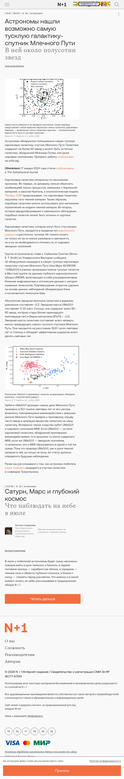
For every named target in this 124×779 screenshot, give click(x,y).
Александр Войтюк (14, 66)
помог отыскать (15, 467)
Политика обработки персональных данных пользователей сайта (41, 752)
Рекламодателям (20, 655)
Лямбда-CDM (13, 195)
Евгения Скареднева (15, 550)
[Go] (7, 4)
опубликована (65, 168)
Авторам (12, 661)
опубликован (66, 156)
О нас (10, 641)
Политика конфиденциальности (105, 761)
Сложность (15, 648)
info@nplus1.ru (35, 716)
